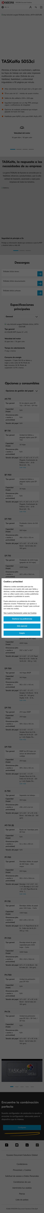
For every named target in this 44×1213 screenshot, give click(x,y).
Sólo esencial (22, 626)
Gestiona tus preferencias (22, 619)
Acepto (22, 633)
